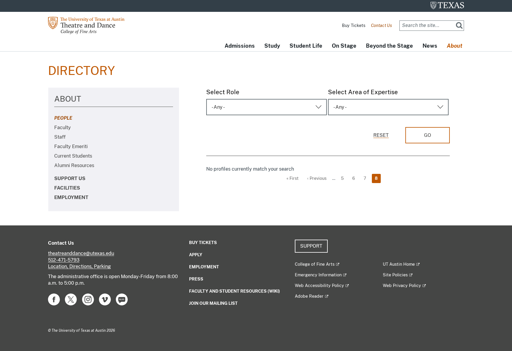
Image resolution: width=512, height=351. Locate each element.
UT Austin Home (399, 264)
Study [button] (272, 46)
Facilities (67, 188)
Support (311, 246)
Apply (195, 254)
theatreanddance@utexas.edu (81, 253)
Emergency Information (318, 275)
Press (196, 279)
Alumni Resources (74, 165)
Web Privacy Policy (402, 285)
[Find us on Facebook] (54, 299)
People (63, 118)
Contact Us (381, 25)
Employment (71, 197)
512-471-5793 (63, 260)
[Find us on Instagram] (88, 299)
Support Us (69, 178)
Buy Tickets (353, 25)
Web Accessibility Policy (319, 285)
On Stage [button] (344, 46)
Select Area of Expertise (363, 92)
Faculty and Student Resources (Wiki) (234, 291)
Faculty (62, 127)
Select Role (222, 92)
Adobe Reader (309, 296)
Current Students (73, 156)
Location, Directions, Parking (79, 266)
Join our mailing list (213, 303)
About (67, 98)
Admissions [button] (240, 46)
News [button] (430, 46)
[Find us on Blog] (122, 299)
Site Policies (395, 275)
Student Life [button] (305, 46)
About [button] (454, 46)
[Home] (91, 25)
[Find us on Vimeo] (105, 299)
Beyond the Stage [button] (389, 46)
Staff (59, 137)
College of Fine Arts (315, 264)
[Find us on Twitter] (71, 299)
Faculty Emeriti (71, 146)
